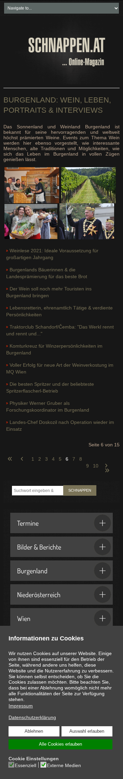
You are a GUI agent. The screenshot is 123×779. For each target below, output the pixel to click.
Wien (23, 618)
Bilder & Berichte (39, 546)
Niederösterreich (38, 594)
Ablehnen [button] (34, 731)
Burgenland (32, 570)
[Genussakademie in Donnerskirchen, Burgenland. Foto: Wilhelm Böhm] (30, 221)
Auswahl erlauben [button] (86, 731)
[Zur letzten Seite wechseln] (106, 466)
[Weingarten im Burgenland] (88, 185)
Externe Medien (64, 765)
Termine (28, 523)
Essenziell (25, 765)
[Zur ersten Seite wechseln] (9, 454)
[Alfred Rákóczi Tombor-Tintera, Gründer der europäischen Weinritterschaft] (86, 221)
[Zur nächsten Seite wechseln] (106, 461)
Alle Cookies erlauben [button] (60, 744)
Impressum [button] (21, 706)
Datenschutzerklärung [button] (32, 717)
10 (95, 465)
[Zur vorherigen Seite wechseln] (22, 454)
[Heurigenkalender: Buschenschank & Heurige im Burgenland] (31, 185)
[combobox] (37, 490)
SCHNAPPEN (79, 490)
